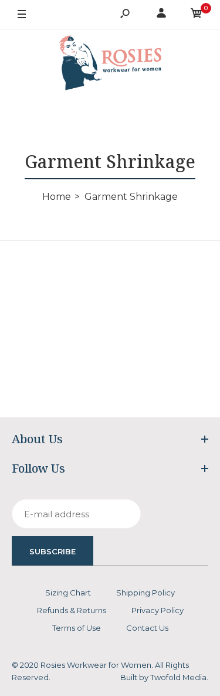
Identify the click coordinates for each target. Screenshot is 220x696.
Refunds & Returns (71, 610)
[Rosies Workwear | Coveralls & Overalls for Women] (110, 65)
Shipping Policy (145, 592)
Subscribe (52, 551)
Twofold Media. (179, 677)
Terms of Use (76, 628)
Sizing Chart (68, 592)
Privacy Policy (157, 610)
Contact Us (147, 628)
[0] (196, 15)
